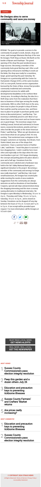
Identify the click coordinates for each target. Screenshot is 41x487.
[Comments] (25, 217)
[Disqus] (20, 253)
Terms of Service (22, 478)
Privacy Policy (32, 478)
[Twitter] (20, 217)
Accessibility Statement (20, 480)
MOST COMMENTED (7, 419)
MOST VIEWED (5, 363)
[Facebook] (14, 217)
